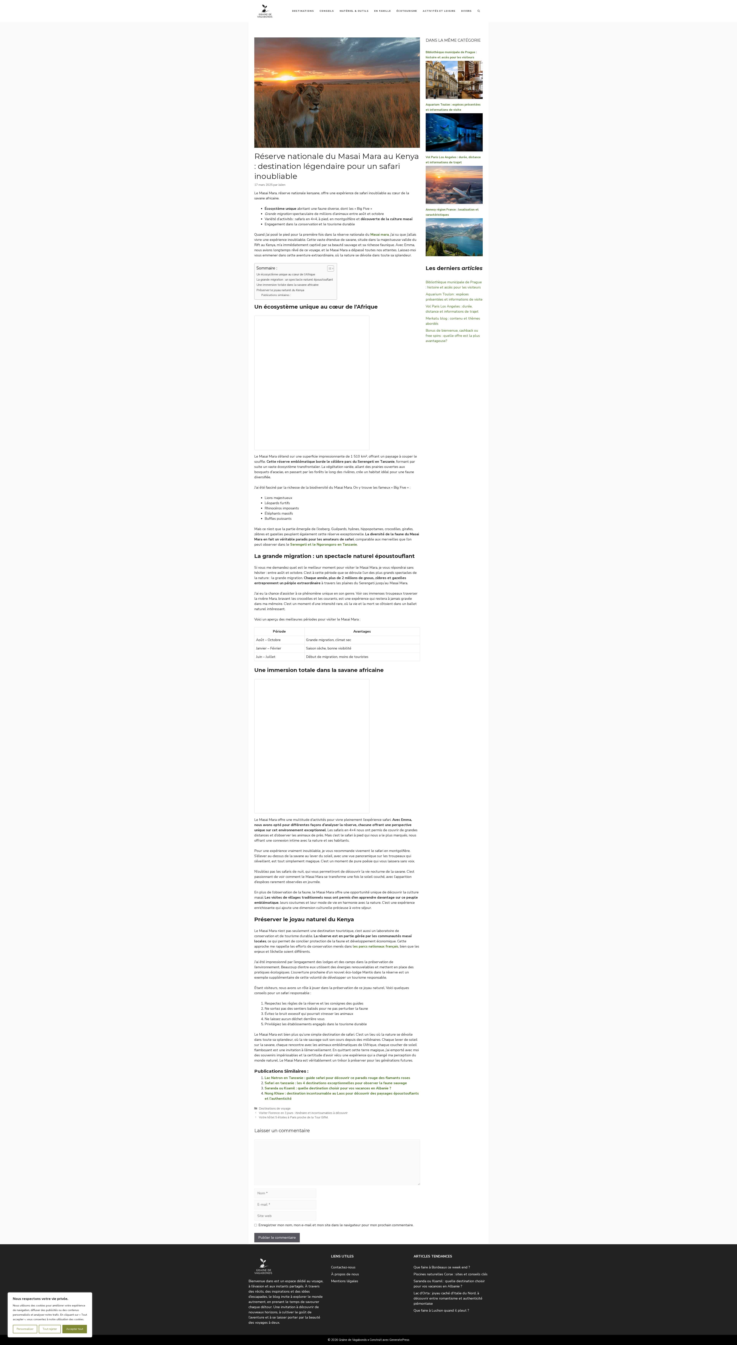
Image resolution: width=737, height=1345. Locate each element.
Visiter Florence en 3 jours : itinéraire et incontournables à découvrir (303, 1113)
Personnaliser (25, 1329)
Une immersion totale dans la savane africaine (287, 285)
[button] (479, 11)
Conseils (327, 10)
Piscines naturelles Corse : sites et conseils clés (450, 1274)
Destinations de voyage (275, 1108)
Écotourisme (407, 10)
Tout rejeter (49, 1329)
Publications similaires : (276, 295)
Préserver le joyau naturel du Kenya (280, 290)
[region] (50, 1314)
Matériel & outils (354, 10)
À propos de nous (345, 1274)
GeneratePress (399, 1340)
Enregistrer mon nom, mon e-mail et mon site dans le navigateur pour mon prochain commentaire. (336, 1225)
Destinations (303, 10)
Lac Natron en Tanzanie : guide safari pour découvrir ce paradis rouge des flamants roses (337, 1078)
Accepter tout (74, 1329)
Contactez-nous (343, 1267)
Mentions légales (344, 1281)
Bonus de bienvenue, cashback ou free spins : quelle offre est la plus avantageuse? (453, 335)
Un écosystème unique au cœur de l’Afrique (285, 274)
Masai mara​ (379, 234)
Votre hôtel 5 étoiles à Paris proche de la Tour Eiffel (293, 1117)
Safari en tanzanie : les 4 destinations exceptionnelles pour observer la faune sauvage (336, 1083)
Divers (466, 10)
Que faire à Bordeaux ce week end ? (442, 1267)
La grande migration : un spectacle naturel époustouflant (294, 280)
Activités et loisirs (439, 10)
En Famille (382, 10)
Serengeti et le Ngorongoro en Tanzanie (323, 544)
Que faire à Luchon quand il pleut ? (441, 1310)
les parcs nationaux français (375, 946)
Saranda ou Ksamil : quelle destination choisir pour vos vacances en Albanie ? (328, 1088)
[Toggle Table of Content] (328, 268)
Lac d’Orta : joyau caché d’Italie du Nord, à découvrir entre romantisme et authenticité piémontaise (448, 1298)
